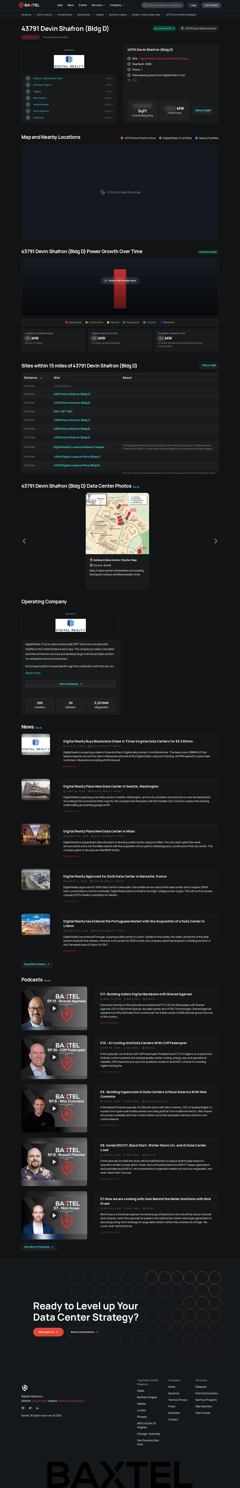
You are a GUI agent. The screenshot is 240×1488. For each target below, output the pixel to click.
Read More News (35, 964)
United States (64, 14)
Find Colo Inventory (206, 1393)
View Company (68, 684)
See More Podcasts (37, 1247)
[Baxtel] (29, 5)
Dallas (140, 1390)
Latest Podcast (164, 28)
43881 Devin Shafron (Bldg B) (72, 429)
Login (193, 5)
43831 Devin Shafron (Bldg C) (72, 394)
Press (171, 1406)
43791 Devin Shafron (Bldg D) (181, 14)
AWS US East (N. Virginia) (146, 1425)
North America (44, 14)
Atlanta (141, 1404)
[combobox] (162, 5)
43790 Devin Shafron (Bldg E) (72, 403)
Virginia (100, 14)
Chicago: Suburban (148, 1434)
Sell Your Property (206, 1400)
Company (115, 5)
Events (83, 5)
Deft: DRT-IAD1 (63, 411)
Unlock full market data (122, 280)
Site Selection (203, 1406)
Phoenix (142, 1417)
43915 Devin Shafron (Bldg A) (72, 437)
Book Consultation (82, 1332)
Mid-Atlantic (83, 14)
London (141, 1410)
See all (136, 486)
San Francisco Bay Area (148, 1442)
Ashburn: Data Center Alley (146, 14)
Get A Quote (202, 1413)
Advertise (174, 1413)
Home (171, 1387)
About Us (173, 1393)
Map (60, 5)
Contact (173, 1419)
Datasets (201, 1387)
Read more (33, 673)
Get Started (211, 5)
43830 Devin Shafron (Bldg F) (72, 420)
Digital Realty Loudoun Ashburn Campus (164, 58)
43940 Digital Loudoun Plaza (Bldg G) (77, 456)
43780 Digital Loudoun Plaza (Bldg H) (77, 465)
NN (28, 338)
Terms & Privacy (177, 1400)
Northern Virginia (118, 14)
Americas (26, 14)
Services (97, 5)
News (71, 5)
